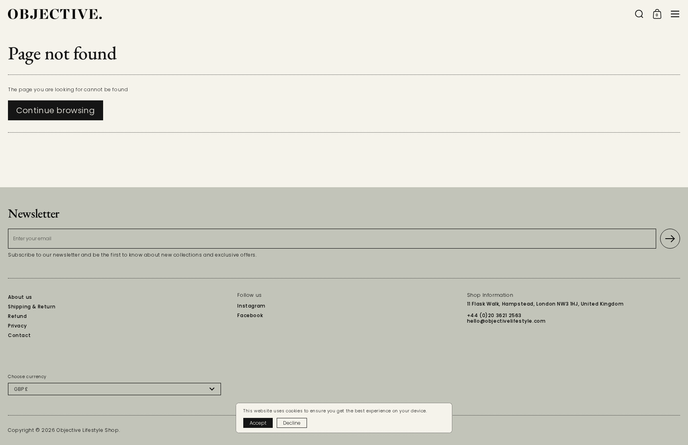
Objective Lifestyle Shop (88, 430)
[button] (639, 14)
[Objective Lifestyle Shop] (55, 14)
